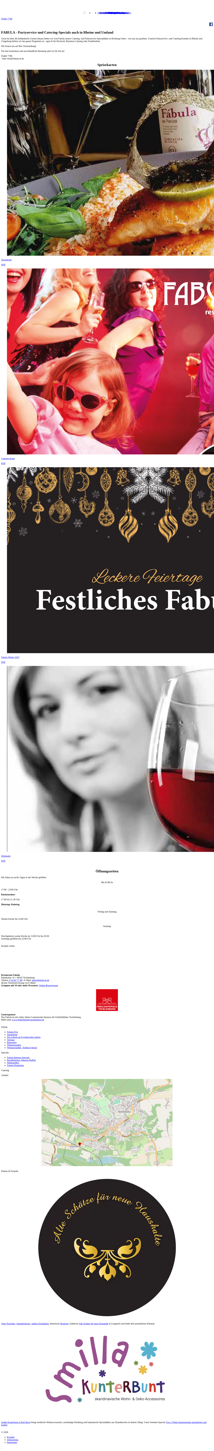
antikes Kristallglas (40, 1323)
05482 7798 (6, 19)
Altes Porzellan (8, 1323)
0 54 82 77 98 (15, 980)
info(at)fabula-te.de (40, 980)
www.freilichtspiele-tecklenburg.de (28, 1020)
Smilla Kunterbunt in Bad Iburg (15, 1422)
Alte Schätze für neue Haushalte (93, 1323)
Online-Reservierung (48, 985)
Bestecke (64, 1323)
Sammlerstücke (23, 1323)
